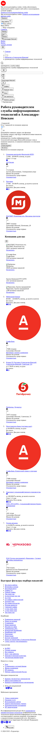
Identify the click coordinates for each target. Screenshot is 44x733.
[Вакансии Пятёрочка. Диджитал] (24, 388)
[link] (4, 36)
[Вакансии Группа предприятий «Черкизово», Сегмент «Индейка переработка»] (24, 544)
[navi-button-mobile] (3, 47)
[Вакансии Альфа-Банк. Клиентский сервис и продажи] (24, 452)
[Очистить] (4, 70)
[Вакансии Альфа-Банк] (24, 323)
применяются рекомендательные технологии (18, 711)
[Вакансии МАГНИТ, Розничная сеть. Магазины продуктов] (24, 202)
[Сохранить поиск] (3, 75)
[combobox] (10, 66)
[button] (3, 41)
